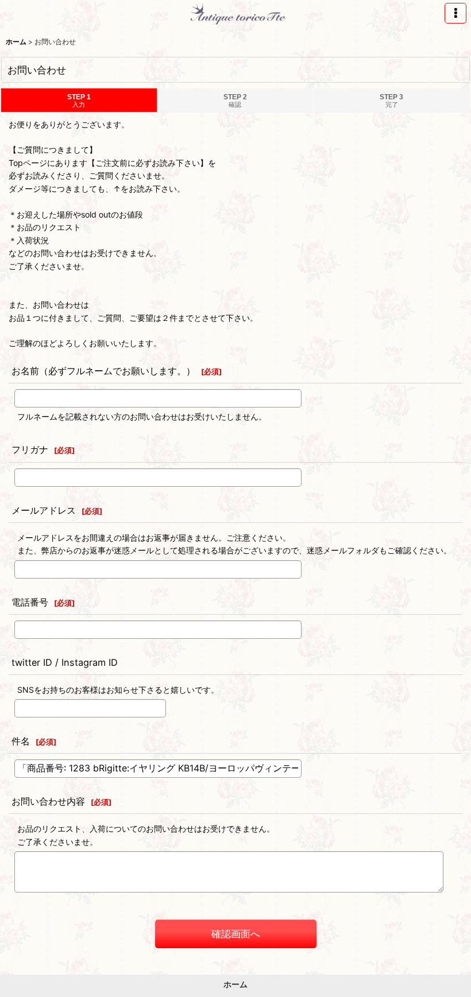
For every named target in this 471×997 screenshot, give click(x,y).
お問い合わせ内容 (48, 801)
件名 (20, 741)
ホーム (235, 984)
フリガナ (29, 449)
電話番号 (29, 602)
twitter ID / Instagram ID (64, 662)
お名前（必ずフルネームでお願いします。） (103, 371)
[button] (455, 13)
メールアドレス (43, 510)
